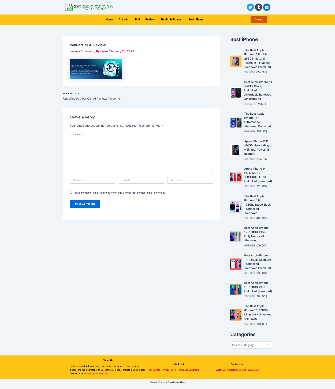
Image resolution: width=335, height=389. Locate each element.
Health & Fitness (171, 19)
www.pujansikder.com (97, 373)
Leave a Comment (82, 51)
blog (102, 366)
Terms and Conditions (188, 370)
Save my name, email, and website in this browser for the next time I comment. (120, 192)
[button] (124, 20)
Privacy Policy (169, 370)
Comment (76, 134)
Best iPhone (195, 19)
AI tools (123, 19)
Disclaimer (154, 370)
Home (109, 19)
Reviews (150, 19)
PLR (137, 19)
